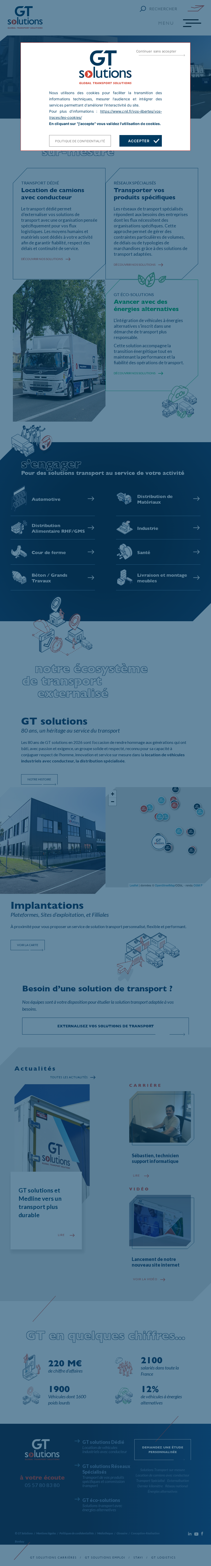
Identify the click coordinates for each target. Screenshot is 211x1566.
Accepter (138, 141)
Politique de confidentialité (80, 141)
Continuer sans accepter (156, 51)
